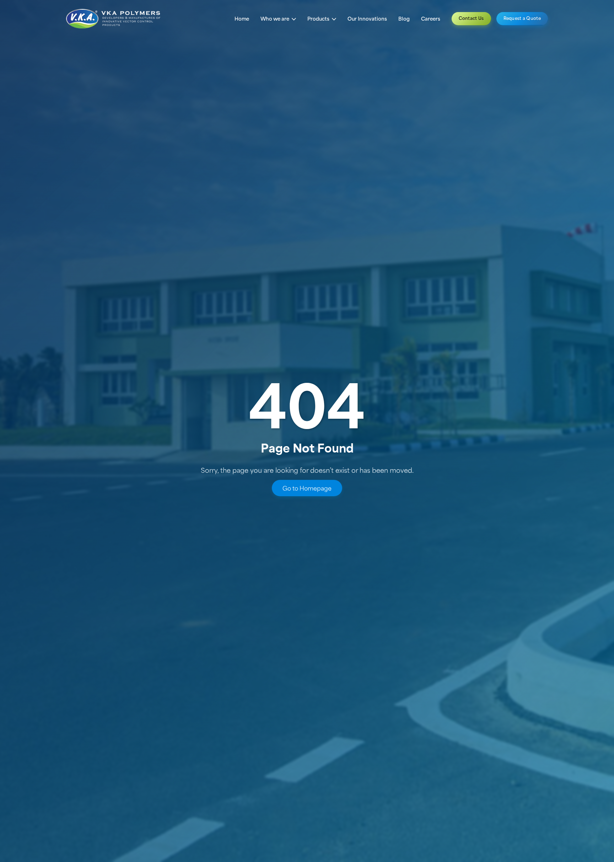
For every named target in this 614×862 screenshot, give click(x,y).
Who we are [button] (275, 18)
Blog (404, 18)
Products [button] (318, 18)
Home (242, 18)
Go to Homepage (307, 488)
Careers (430, 18)
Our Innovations (367, 18)
